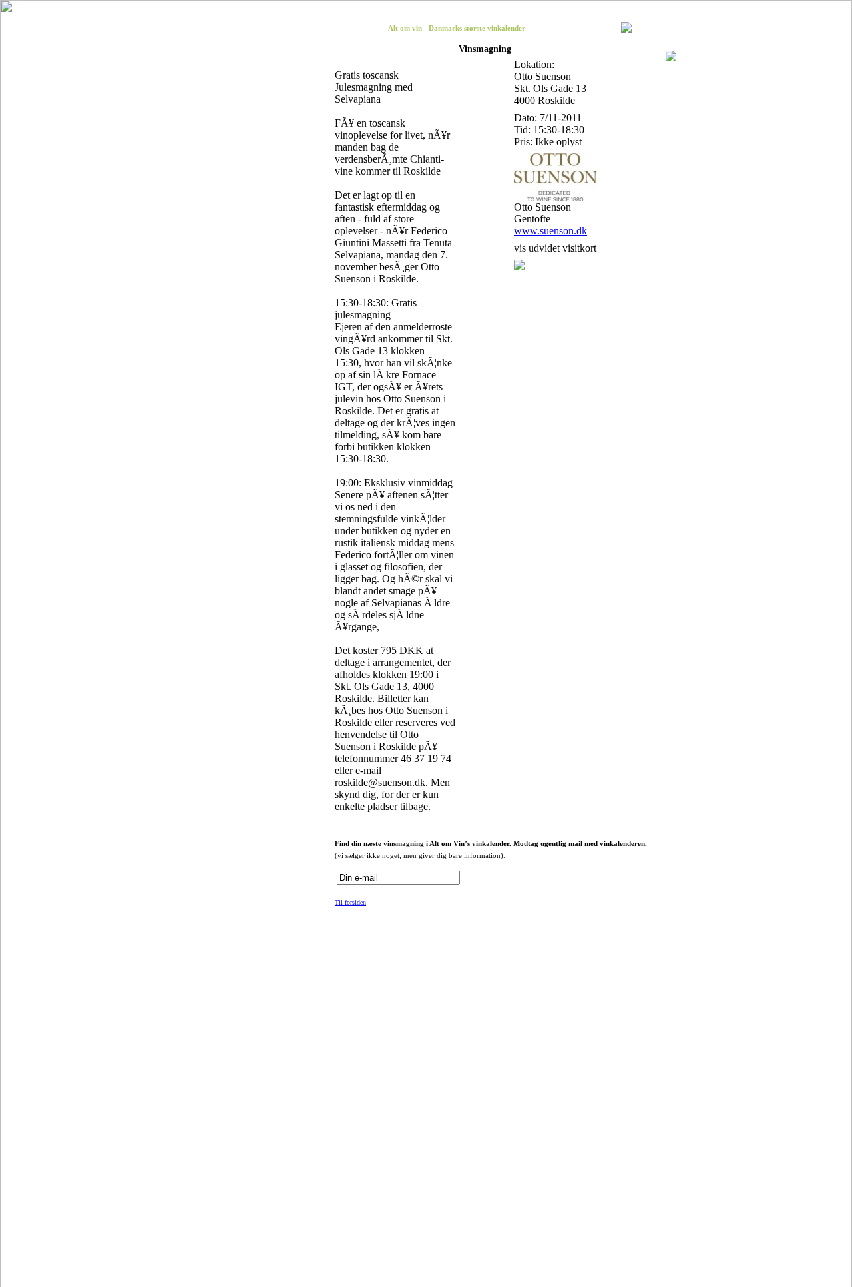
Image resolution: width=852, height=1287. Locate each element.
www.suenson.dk (550, 230)
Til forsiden (350, 902)
